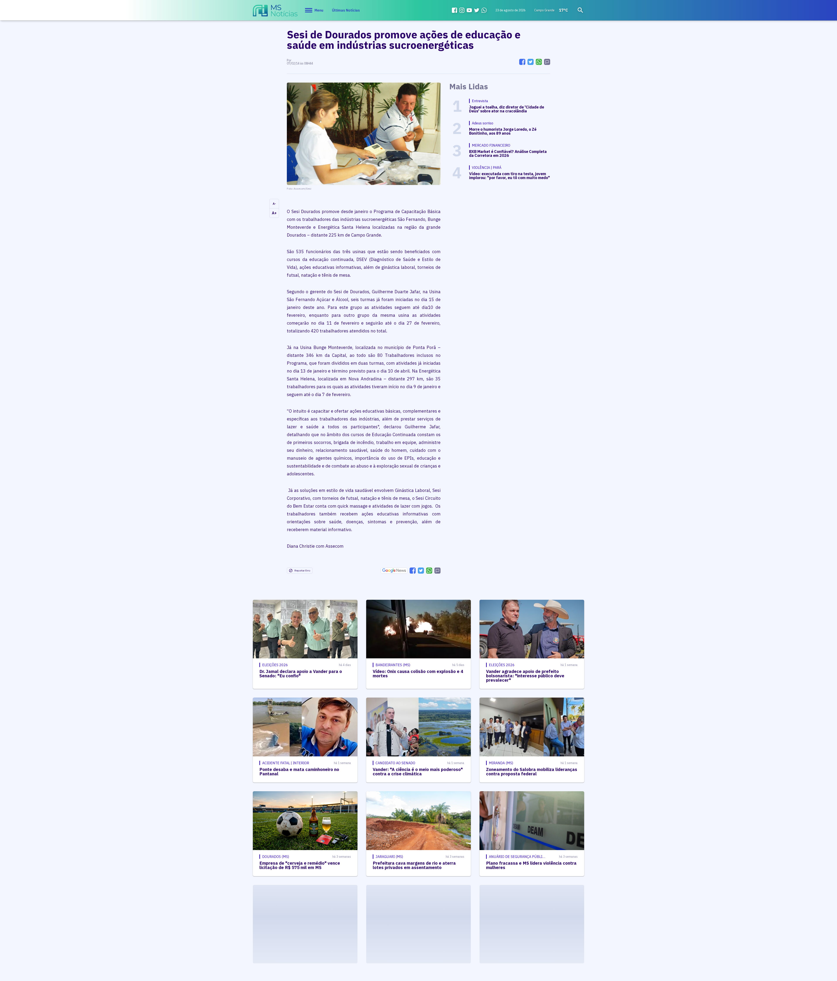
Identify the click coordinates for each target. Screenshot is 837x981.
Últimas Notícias (346, 10)
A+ (274, 212)
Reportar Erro (302, 570)
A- (274, 204)
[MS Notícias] (275, 12)
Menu (319, 10)
